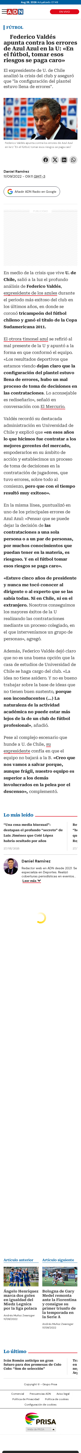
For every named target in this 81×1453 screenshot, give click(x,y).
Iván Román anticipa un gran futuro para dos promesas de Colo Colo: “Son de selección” (32, 1364)
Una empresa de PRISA (40, 1418)
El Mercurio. (52, 406)
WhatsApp (73, 160)
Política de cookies (57, 1399)
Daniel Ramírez (16, 171)
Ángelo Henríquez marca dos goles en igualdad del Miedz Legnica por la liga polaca (21, 1299)
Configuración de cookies (40, 1404)
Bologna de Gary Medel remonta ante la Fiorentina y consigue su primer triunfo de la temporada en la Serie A (59, 1304)
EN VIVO (64, 12)
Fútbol (14, 27)
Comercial (17, 1394)
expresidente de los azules (30, 293)
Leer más (29, 881)
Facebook (46, 160)
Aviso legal (63, 1394)
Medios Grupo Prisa (41, 1429)
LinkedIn (64, 160)
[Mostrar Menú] (4, 11)
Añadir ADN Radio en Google (35, 192)
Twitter (55, 160)
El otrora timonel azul (26, 339)
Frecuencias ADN (40, 1394)
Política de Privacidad (25, 1399)
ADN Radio (15, 11)
